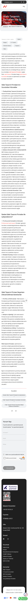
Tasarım (17, 45)
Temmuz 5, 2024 (5, 39)
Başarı (5, 42)
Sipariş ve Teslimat (8, 558)
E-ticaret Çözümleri (8, 572)
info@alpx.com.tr (8, 2)
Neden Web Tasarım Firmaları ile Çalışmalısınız (14, 395)
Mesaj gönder (9, 468)
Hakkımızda (6, 547)
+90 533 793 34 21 (8, 509)
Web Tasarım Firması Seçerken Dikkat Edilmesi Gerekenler (14, 405)
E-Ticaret (13, 42)
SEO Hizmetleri (7, 574)
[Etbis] (14, 496)
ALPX (8, 590)
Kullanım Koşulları (7, 556)
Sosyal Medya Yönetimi (9, 578)
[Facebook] (21, 2)
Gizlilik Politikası (7, 554)
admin (12, 39)
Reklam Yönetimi (7, 576)
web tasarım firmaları (15, 72)
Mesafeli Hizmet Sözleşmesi (10, 552)
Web (5, 49)
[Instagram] (23, 2)
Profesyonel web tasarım (8, 223)
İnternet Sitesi (7, 45)
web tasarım (7, 74)
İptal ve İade (6, 561)
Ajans (19, 39)
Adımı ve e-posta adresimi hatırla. (14, 454)
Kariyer (5, 549)
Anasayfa (5, 26)
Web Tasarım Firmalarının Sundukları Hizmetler (14, 400)
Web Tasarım (6, 569)
